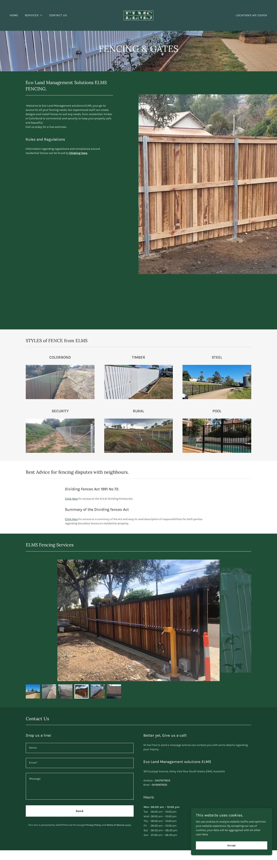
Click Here (71, 498)
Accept (231, 845)
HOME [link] (14, 15)
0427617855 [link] (162, 780)
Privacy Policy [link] (93, 825)
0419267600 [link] (159, 784)
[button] (34, 15)
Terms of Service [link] (115, 825)
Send (80, 811)
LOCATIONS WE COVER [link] (251, 15)
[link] (139, 15)
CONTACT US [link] (58, 15)
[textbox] (80, 748)
